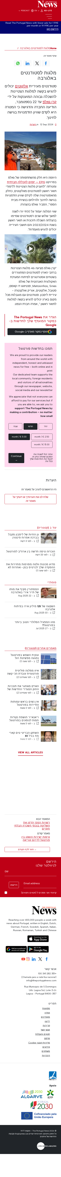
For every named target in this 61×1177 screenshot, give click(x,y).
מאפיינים (45, 1016)
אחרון (47, 1012)
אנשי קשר (45, 1029)
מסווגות (46, 1008)
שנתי (15, 426)
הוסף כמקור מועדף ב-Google (31, 331)
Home (53, 48)
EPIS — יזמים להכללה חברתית (26, 182)
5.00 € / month (19, 437)
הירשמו (13, 885)
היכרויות (46, 1055)
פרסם (47, 1038)
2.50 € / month (41, 437)
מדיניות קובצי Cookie (39, 1042)
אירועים (46, 1046)
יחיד (45, 426)
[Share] (37, 541)
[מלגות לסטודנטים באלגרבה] (30, 151)
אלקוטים (21, 86)
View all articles (30, 752)
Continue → (16, 457)
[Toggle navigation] (48, 16)
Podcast (25, 10)
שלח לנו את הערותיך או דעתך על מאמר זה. (30, 498)
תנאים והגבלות (42, 1034)
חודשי (30, 426)
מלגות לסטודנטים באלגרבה (35, 48)
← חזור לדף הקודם (27, 849)
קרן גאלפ (49, 102)
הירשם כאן (52, 29)
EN (35, 10)
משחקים (46, 1051)
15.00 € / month (41, 444)
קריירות (46, 1025)
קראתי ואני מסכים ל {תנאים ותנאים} (38, 892)
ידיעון (47, 1021)
